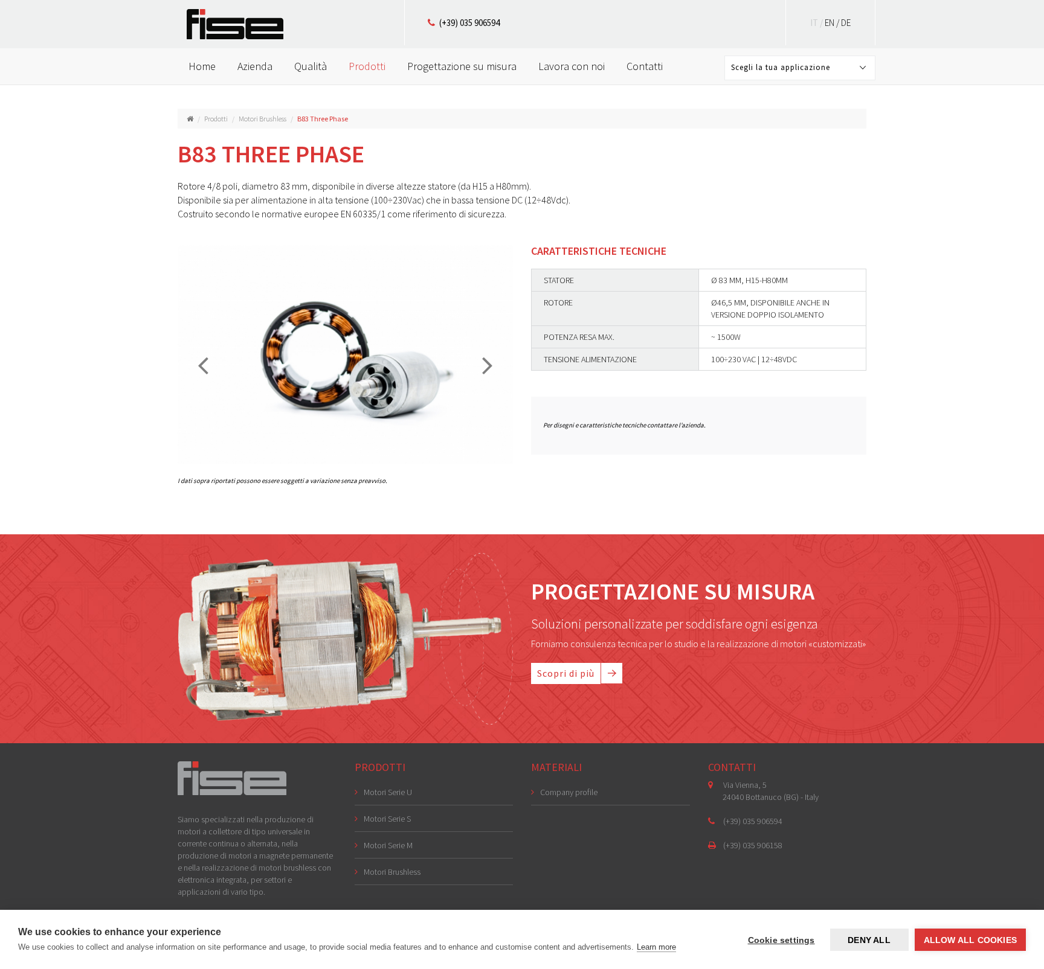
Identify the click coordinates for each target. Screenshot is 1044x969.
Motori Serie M (388, 845)
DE (846, 22)
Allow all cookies (970, 940)
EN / (833, 22)
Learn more (656, 946)
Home (202, 66)
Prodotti (367, 66)
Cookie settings (781, 940)
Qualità (310, 66)
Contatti (645, 66)
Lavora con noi (571, 66)
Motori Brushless (262, 118)
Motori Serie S (387, 818)
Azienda (254, 66)
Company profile (569, 792)
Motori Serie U (388, 792)
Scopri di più (565, 673)
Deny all (869, 940)
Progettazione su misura (462, 66)
